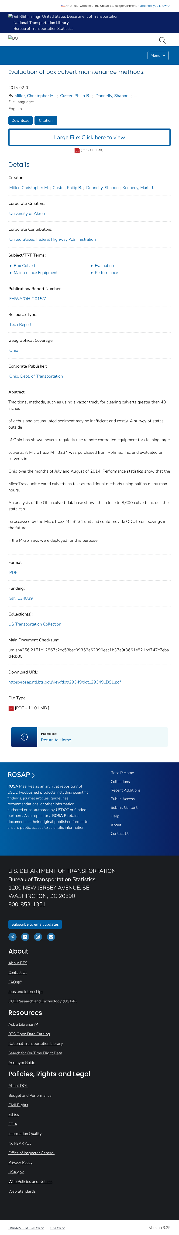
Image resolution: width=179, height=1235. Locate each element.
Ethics (13, 1114)
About (116, 825)
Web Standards (22, 1191)
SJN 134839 (21, 598)
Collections (120, 781)
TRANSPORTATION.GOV (26, 1227)
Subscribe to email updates (35, 924)
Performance (106, 272)
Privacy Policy (20, 1162)
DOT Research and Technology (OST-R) (42, 1001)
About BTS (17, 963)
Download (20, 120)
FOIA (12, 1124)
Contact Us (120, 833)
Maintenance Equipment (36, 272)
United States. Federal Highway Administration (52, 239)
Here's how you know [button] (152, 6)
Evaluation (104, 265)
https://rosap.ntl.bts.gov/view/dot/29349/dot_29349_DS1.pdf (64, 682)
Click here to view (89, 137)
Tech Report (20, 324)
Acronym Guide (21, 1062)
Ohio (13, 350)
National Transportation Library (35, 1043)
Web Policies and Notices (30, 1181)
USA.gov (16, 1172)
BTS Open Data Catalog (29, 1034)
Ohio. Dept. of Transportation (36, 376)
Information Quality (25, 1133)
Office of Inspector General (31, 1153)
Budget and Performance (30, 1095)
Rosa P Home (122, 772)
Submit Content (124, 807)
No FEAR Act (19, 1143)
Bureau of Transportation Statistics (43, 28)
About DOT (18, 1085)
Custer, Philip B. (75, 95)
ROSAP (18, 774)
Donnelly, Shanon (112, 95)
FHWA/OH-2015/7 (27, 298)
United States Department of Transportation (79, 16)
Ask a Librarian (21, 1024)
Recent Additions (126, 790)
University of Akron (27, 213)
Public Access (123, 799)
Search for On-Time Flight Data (35, 1053)
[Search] (163, 39)
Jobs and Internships (25, 991)
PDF (13, 572)
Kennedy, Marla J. (138, 187)
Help (115, 816)
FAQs (13, 982)
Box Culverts (26, 265)
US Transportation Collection (34, 624)
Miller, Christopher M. (34, 95)
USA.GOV (57, 1227)
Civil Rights (18, 1105)
